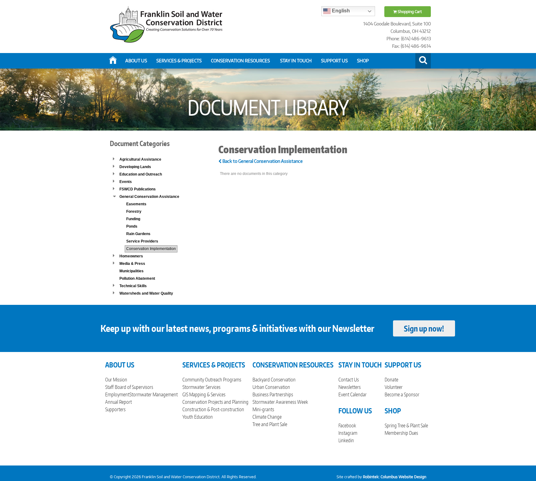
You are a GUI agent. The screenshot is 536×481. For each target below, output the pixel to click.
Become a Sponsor (402, 394)
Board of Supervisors (134, 387)
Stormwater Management (153, 394)
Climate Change (267, 417)
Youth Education (197, 417)
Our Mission (116, 379)
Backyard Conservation (274, 379)
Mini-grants (263, 409)
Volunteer (394, 387)
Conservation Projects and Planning (215, 402)
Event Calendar (352, 394)
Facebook (347, 425)
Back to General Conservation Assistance (262, 161)
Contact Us (348, 379)
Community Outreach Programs (211, 379)
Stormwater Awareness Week (280, 402)
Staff (109, 387)
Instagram (347, 433)
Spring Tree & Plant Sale (406, 425)
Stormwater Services (201, 387)
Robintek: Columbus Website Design (394, 476)
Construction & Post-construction (213, 409)
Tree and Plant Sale (269, 424)
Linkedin (346, 440)
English (340, 10)
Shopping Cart (409, 11)
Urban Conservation (271, 387)
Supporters (115, 409)
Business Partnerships (272, 394)
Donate (391, 379)
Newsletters (349, 387)
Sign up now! (424, 328)
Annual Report (118, 402)
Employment (117, 394)
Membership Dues (401, 433)
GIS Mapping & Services (204, 394)
